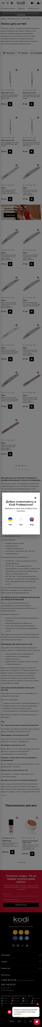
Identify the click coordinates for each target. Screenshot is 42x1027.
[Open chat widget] (37, 1022)
